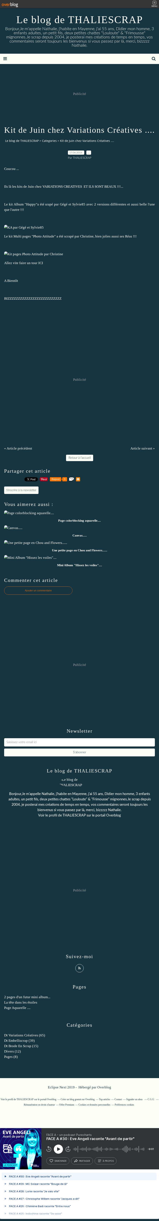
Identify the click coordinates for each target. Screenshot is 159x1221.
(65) (24, 1035)
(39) (19, 1041)
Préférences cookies (124, 1104)
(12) (12, 1051)
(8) (11, 1057)
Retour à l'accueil (80, 457)
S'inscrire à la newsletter (21, 490)
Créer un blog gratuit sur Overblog (78, 1099)
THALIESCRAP (74, 815)
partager (84, 1161)
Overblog (104, 1087)
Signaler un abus (134, 1099)
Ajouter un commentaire (38, 590)
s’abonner (60, 1161)
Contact (118, 1099)
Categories (49, 141)
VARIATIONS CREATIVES (62, 187)
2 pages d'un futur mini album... (27, 997)
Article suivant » (142, 448)
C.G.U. (151, 1099)
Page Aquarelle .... (17, 1008)
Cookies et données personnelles (94, 1104)
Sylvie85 (78, 204)
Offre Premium (66, 1104)
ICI (41, 263)
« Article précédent (18, 448)
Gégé (63, 204)
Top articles (104, 1099)
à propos (108, 1161)
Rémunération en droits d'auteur (39, 1104)
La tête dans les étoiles (20, 1002)
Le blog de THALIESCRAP (79, 19)
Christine (87, 236)
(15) (21, 1046)
